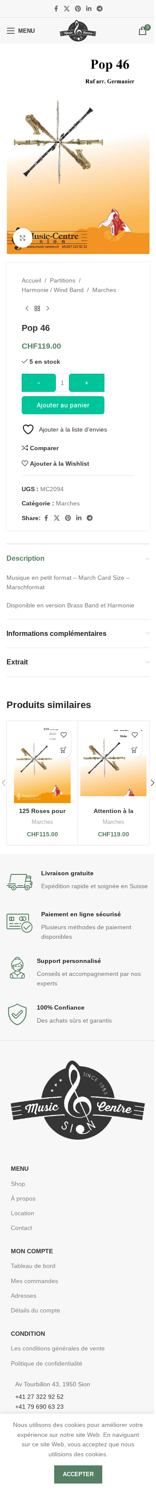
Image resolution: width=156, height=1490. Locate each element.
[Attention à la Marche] (113, 763)
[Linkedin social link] (89, 9)
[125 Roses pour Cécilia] (42, 763)
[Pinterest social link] (78, 9)
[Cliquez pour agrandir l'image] (22, 238)
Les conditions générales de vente (58, 1348)
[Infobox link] (78, 882)
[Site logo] (78, 30)
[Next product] (47, 309)
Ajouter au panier (63, 405)
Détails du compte (35, 1310)
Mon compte (32, 1251)
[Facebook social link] (56, 9)
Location (22, 1213)
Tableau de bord (33, 1265)
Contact (21, 1227)
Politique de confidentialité (46, 1363)
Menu (20, 1168)
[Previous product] (27, 309)
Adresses (23, 1295)
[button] (63, 750)
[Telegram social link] (99, 9)
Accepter (78, 1474)
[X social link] (66, 9)
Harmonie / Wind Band (53, 289)
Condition (28, 1333)
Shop (18, 1183)
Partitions (62, 280)
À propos (23, 1198)
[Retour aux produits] (37, 309)
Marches (104, 289)
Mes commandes (34, 1280)
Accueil (31, 280)
